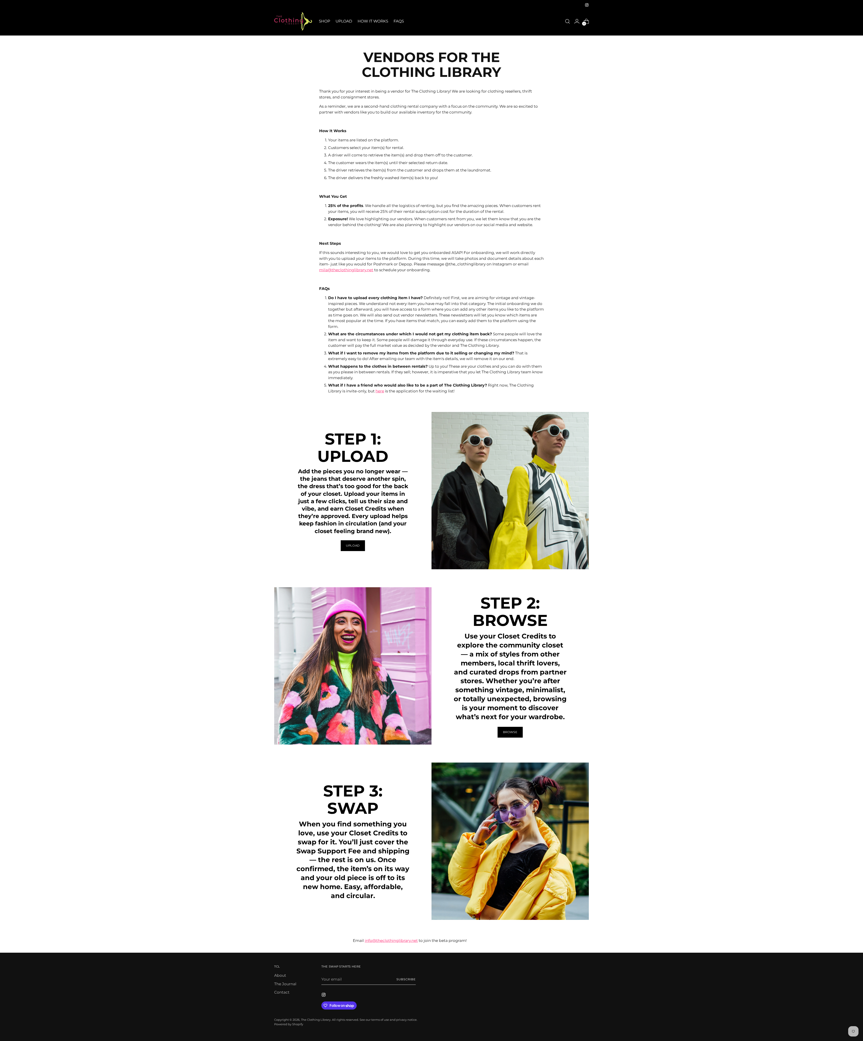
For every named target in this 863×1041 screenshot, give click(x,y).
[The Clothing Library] (293, 21)
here (380, 391)
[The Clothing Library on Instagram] (587, 5)
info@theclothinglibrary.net (391, 940)
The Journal (285, 984)
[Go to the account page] (576, 21)
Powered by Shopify (288, 1024)
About (280, 975)
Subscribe (406, 979)
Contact (281, 992)
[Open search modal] (567, 21)
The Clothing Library (316, 1019)
